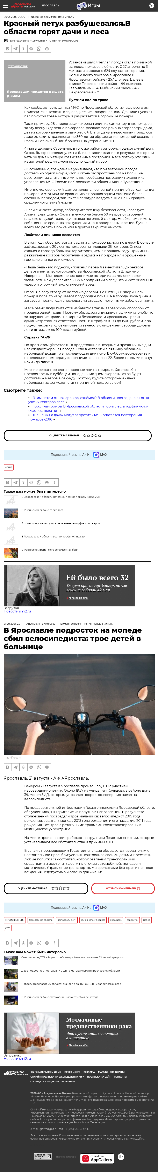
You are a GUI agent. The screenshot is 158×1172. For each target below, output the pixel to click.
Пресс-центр (72, 1072)
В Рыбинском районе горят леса (42, 510)
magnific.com (12, 757)
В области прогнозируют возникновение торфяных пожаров (60, 523)
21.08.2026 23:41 (13, 623)
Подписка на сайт (99, 1077)
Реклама (89, 1072)
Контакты (120, 1077)
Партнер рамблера (66, 1156)
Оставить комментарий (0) (123, 888)
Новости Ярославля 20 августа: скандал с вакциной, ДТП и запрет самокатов (71, 983)
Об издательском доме (45, 1072)
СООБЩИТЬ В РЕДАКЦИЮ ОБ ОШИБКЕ (52, 1081)
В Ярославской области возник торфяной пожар (53, 536)
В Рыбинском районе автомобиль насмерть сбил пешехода (59, 997)
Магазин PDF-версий (111, 1072)
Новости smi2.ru (17, 611)
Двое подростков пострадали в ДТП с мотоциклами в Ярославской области (70, 970)
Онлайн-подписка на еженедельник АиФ (57, 1077)
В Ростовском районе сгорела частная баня (49, 549)
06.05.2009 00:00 (14, 16)
